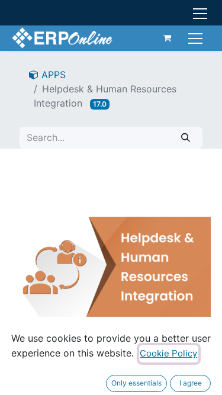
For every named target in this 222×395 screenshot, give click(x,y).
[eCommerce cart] (167, 38)
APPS (52, 75)
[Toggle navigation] (197, 37)
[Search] (185, 138)
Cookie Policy (168, 353)
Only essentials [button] (136, 382)
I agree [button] (190, 382)
